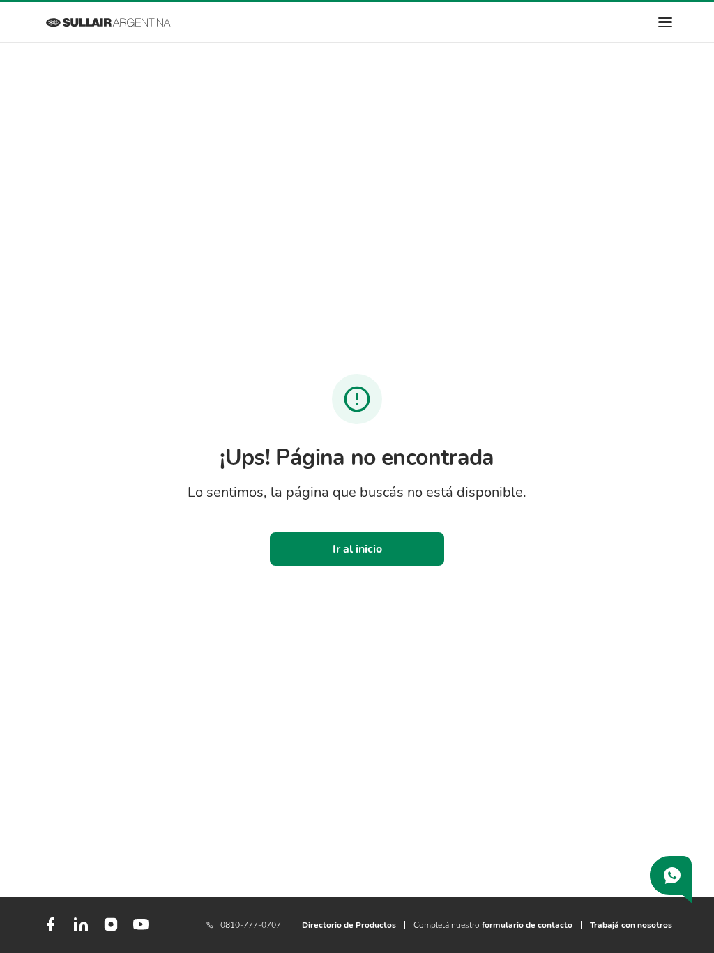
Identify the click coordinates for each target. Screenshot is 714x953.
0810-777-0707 (250, 925)
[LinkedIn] (81, 930)
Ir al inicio (357, 549)
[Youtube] (140, 930)
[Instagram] (111, 929)
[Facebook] (50, 930)
